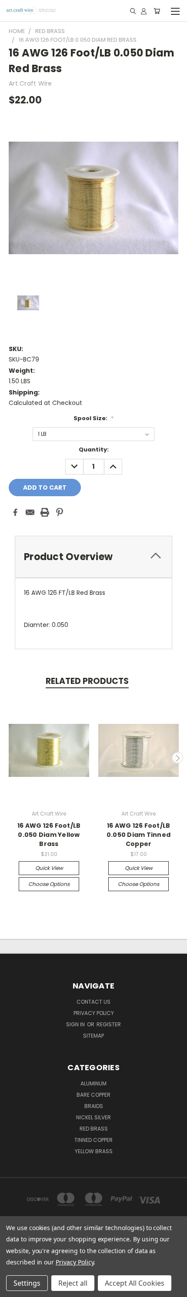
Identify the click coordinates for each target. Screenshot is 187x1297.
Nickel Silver (93, 1117)
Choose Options (49, 884)
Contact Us (93, 1001)
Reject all (72, 1283)
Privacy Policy (75, 1262)
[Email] (30, 512)
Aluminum (93, 1083)
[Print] (44, 512)
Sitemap (93, 1035)
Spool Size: (93, 418)
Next (177, 757)
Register (109, 1024)
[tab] (93, 557)
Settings (26, 1283)
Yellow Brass (94, 1151)
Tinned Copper (93, 1140)
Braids (93, 1106)
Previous (10, 757)
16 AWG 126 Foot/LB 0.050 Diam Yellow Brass (49, 834)
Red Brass (94, 1128)
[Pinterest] (59, 512)
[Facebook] (15, 512)
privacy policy (93, 1013)
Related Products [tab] (87, 681)
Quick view (49, 868)
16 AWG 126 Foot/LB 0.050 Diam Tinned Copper (138, 834)
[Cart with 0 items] (156, 11)
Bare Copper (93, 1094)
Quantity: (94, 449)
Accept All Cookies (134, 1283)
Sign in (76, 1024)
